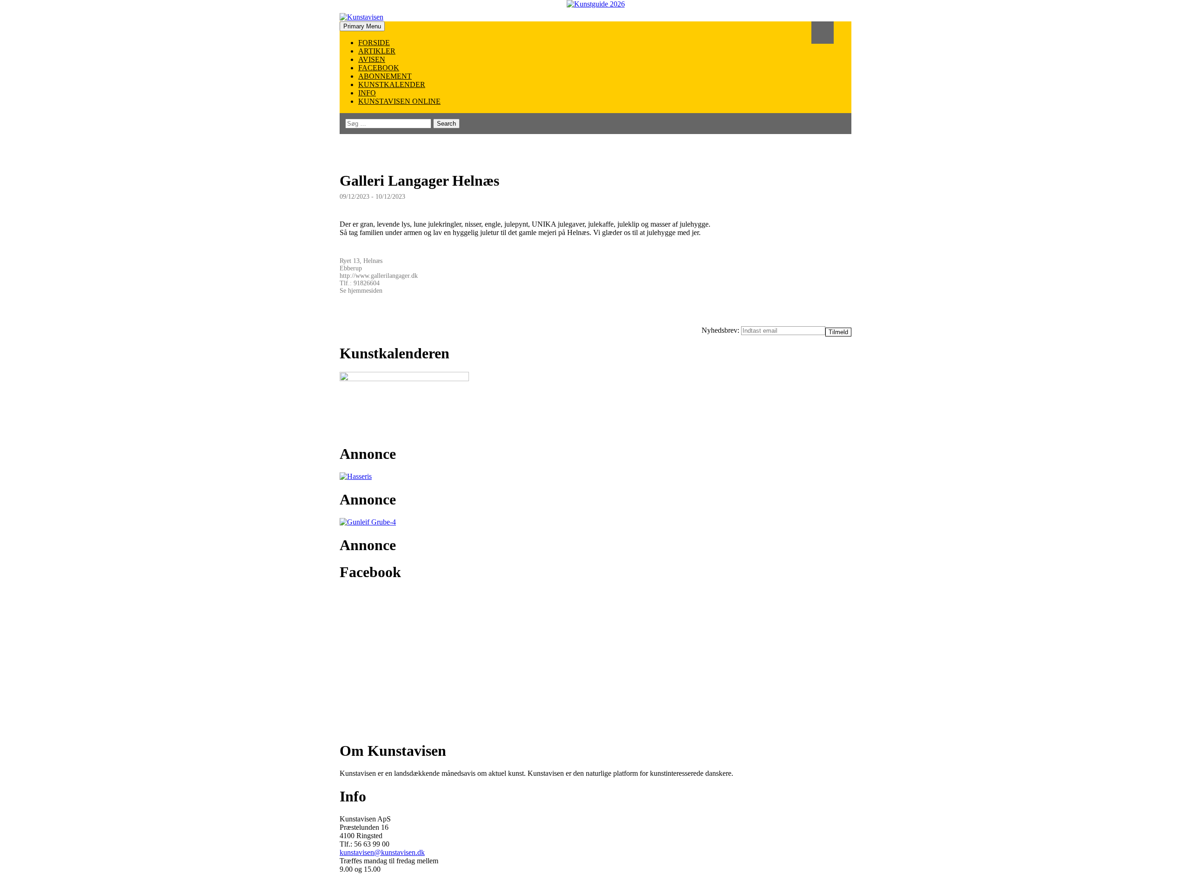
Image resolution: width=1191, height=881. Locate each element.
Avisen (371, 59)
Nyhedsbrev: (721, 330)
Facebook (378, 68)
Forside (374, 43)
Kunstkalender (391, 84)
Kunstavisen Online (399, 101)
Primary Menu (362, 26)
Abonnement (385, 76)
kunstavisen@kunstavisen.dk (382, 852)
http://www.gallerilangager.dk (379, 275)
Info (367, 93)
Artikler (376, 51)
